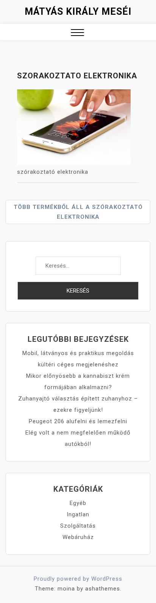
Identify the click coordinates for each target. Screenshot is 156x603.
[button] (77, 33)
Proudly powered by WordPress (78, 578)
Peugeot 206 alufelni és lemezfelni (78, 421)
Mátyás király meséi (78, 11)
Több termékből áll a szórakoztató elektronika (78, 212)
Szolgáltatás (78, 525)
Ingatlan (78, 514)
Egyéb (78, 503)
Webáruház (78, 537)
